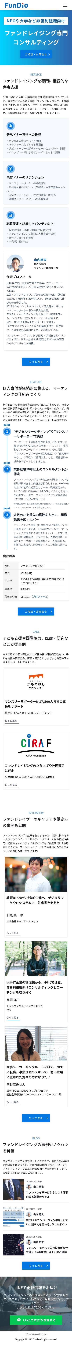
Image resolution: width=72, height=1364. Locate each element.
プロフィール (40, 596)
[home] (31, 5)
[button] (65, 5)
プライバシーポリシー (36, 1334)
